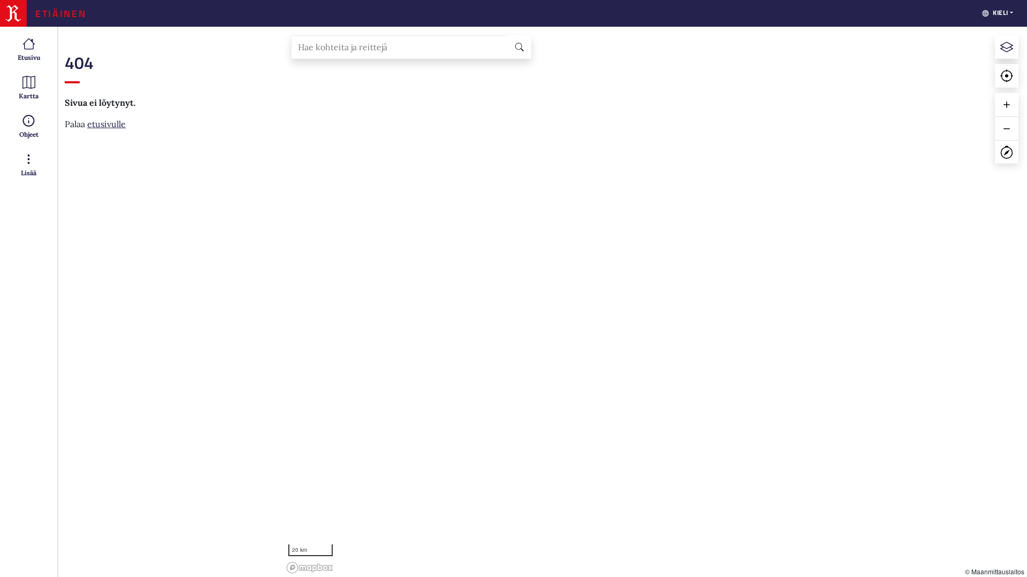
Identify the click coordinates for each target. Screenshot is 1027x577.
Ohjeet (29, 134)
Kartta (29, 96)
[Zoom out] (1006, 128)
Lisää (28, 173)
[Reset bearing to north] (1006, 151)
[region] (655, 302)
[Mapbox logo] (309, 568)
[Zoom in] (1006, 104)
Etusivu (29, 57)
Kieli (1000, 12)
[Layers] (1006, 47)
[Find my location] (1006, 76)
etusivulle (106, 124)
